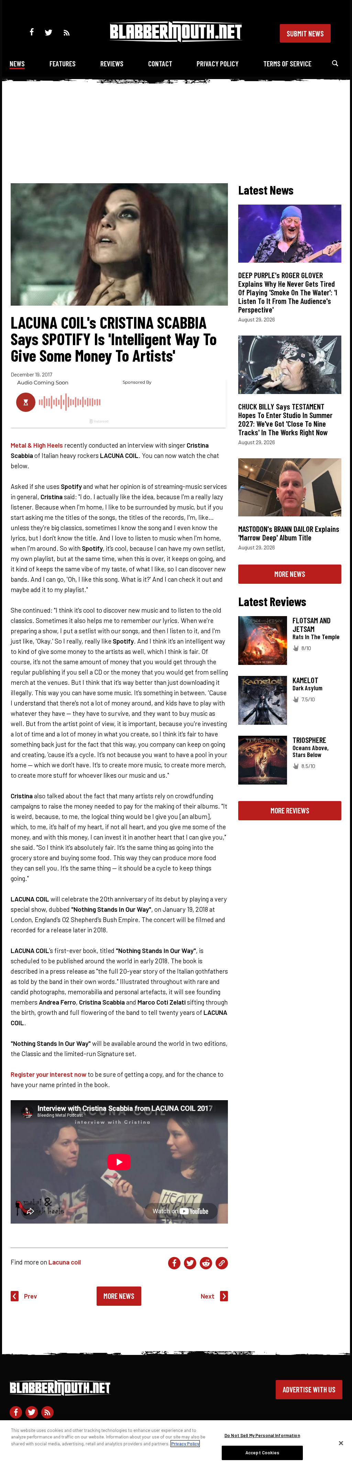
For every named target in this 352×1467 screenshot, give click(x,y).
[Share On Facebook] (174, 1263)
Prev (30, 1296)
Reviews (111, 63)
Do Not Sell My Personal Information (262, 1435)
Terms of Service (287, 63)
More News (118, 1295)
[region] (176, 1443)
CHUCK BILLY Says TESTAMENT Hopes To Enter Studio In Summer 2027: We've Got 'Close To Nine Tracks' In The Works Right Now (285, 419)
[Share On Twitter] (190, 1263)
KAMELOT (305, 680)
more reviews (290, 810)
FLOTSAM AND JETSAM (312, 624)
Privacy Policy (218, 63)
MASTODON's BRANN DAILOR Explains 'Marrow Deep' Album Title (288, 533)
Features (63, 63)
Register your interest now (48, 1074)
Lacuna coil (64, 1262)
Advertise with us (309, 1389)
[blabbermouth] (176, 40)
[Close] (341, 1442)
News (17, 63)
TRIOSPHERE (309, 740)
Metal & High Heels (37, 445)
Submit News (305, 33)
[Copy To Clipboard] (222, 1263)
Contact (160, 63)
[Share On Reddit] (206, 1263)
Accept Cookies (262, 1452)
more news (289, 573)
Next (207, 1296)
